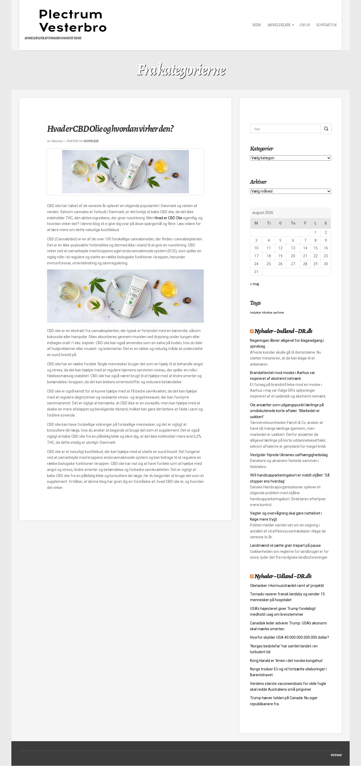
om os (304, 24)
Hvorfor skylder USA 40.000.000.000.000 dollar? (289, 637)
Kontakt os (326, 24)
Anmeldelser (278, 24)
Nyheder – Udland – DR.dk (282, 576)
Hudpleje (91, 141)
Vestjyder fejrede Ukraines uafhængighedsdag (289, 455)
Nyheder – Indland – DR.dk (283, 331)
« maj (254, 284)
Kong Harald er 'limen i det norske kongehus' (286, 660)
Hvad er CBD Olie (168, 218)
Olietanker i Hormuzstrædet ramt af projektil (287, 585)
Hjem (256, 24)
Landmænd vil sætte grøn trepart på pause (285, 545)
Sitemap (336, 755)
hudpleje (255, 312)
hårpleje (267, 312)
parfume (278, 312)
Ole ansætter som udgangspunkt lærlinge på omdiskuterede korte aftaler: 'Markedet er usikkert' (287, 411)
